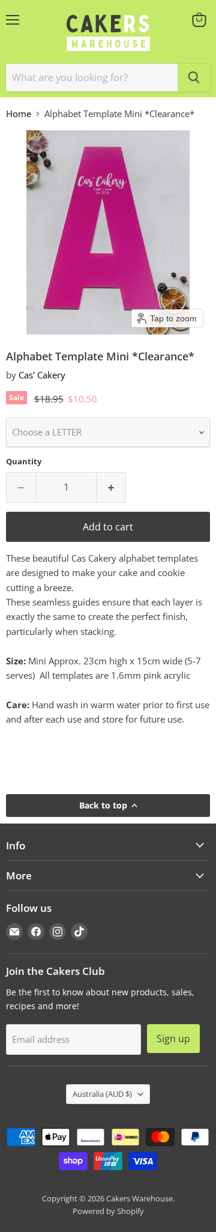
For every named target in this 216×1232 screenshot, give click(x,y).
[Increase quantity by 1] (112, 487)
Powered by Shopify (108, 1211)
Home (18, 114)
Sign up (173, 1038)
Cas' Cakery (42, 375)
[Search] (194, 77)
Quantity (23, 461)
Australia (102, 1093)
